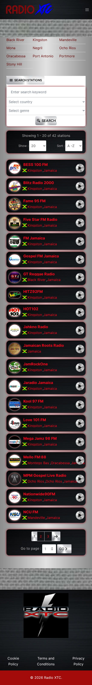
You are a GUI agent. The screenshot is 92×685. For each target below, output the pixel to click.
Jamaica (50, 170)
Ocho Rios (67, 48)
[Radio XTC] (29, 9)
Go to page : (31, 548)
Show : (23, 145)
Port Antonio (43, 56)
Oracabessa (15, 56)
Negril (37, 48)
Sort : (61, 145)
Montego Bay (38, 463)
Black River (15, 40)
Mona (10, 48)
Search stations (28, 80)
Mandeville (68, 40)
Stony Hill (14, 64)
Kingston (40, 40)
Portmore (67, 56)
